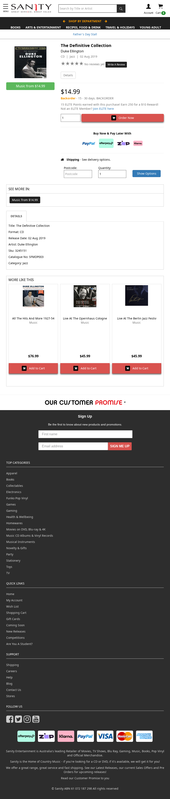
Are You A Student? (19, 644)
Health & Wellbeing (19, 517)
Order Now (125, 118)
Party (9, 554)
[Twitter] (19, 721)
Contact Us (13, 690)
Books (16, 27)
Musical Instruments (20, 542)
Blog (9, 684)
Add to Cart (36, 368)
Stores (10, 696)
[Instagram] (28, 721)
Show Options (146, 173)
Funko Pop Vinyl (17, 498)
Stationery (13, 560)
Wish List (12, 606)
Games (11, 504)
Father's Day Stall (85, 34)
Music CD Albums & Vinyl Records (29, 536)
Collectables (14, 486)
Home (10, 594)
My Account (14, 600)
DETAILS (16, 216)
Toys (9, 567)
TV (8, 573)
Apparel (11, 473)
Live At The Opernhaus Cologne (85, 318)
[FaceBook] (10, 721)
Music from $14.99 (25, 200)
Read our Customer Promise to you (85, 778)
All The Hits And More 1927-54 (33, 318)
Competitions (15, 638)
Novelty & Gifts (16, 548)
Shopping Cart (16, 613)
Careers (11, 671)
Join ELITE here (103, 109)
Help (9, 677)
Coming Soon (15, 625)
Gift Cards (13, 619)
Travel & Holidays (120, 27)
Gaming (11, 511)
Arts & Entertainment (43, 27)
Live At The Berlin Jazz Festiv (136, 318)
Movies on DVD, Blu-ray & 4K (26, 529)
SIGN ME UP (120, 446)
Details (68, 75)
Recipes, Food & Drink (83, 27)
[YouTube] (36, 721)
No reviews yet (95, 64)
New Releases (16, 631)
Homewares (14, 523)
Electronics (13, 492)
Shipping (12, 665)
